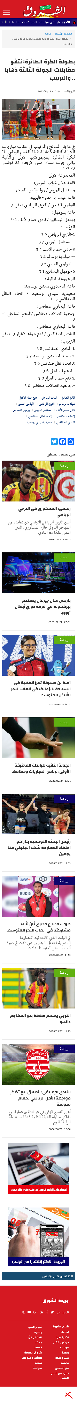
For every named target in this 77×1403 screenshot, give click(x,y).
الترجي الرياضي (47, 404)
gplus (35, 1312)
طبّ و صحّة (62, 1358)
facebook (47, 1312)
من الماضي (62, 1368)
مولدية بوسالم (67, 404)
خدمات (38, 1347)
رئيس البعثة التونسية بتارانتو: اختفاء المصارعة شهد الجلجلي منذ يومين (39, 848)
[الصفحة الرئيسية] (44, 9)
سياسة (37, 1368)
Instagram (23, 1312)
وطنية (38, 1332)
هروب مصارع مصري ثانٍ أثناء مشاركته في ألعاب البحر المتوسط (39, 927)
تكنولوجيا (62, 1337)
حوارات (64, 1347)
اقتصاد (65, 1332)
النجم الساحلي (49, 397)
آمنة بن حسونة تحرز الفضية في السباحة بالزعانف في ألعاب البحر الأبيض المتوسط (41, 689)
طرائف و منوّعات (32, 1358)
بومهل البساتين (21, 410)
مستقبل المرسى (43, 410)
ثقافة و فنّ (35, 1337)
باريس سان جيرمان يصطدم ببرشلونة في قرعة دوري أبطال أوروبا (43, 606)
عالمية (65, 1363)
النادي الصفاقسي (65, 422)
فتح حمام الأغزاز (27, 397)
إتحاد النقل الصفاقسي (40, 416)
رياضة (48, 33)
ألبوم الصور (35, 1327)
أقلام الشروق (60, 1326)
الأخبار (66, 22)
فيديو (38, 1363)
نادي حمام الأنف (65, 410)
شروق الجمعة (33, 1352)
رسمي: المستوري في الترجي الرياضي (44, 512)
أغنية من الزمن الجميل (60, 1375)
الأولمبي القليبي (26, 404)
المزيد (6, 12)
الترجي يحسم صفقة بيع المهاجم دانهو (40, 1019)
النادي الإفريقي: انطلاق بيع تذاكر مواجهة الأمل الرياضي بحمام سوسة (40, 1098)
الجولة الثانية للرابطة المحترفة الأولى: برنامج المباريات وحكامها (41, 768)
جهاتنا (38, 1342)
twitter (52, 1312)
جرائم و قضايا (61, 1342)
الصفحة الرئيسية (63, 33)
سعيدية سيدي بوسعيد (39, 422)
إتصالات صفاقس (66, 416)
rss (41, 1312)
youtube (29, 1312)
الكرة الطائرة (68, 397)
